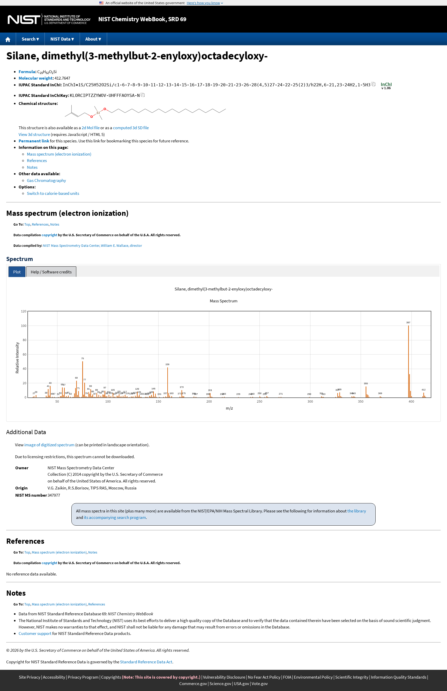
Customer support (35, 633)
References (37, 160)
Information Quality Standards (398, 677)
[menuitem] (8, 39)
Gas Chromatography (46, 180)
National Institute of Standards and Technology (49, 19)
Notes (32, 167)
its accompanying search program (115, 517)
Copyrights (111, 677)
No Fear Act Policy (264, 677)
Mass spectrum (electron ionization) (59, 154)
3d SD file (140, 127)
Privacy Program (83, 677)
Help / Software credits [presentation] (51, 272)
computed (122, 127)
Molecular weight (36, 78)
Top (27, 224)
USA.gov (241, 683)
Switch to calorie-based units (53, 193)
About (91, 39)
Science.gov (220, 683)
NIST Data (60, 39)
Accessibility (54, 677)
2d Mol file (91, 127)
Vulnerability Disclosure (224, 677)
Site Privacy (29, 677)
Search (28, 39)
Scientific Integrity (351, 677)
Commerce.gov (193, 683)
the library (356, 511)
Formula (27, 71)
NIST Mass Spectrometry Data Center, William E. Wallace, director (92, 245)
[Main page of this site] (8, 39)
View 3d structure (34, 134)
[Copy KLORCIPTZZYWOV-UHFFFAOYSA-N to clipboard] (142, 96)
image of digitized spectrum (49, 445)
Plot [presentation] (17, 272)
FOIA (287, 677)
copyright (49, 235)
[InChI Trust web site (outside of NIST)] (386, 89)
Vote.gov (260, 683)
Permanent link (34, 141)
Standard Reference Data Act (146, 662)
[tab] (17, 271)
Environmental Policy (313, 677)
